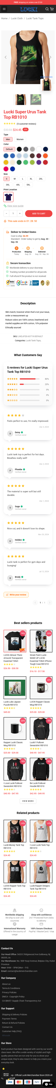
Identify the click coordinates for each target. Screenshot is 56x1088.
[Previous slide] (6, 57)
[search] (47, 9)
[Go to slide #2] (36, 99)
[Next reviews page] (49, 602)
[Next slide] (50, 57)
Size (6, 174)
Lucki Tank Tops (34, 18)
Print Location (10, 189)
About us (6, 984)
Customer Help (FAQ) (12, 1031)
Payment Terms (9, 1019)
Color (6, 144)
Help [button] (50, 1084)
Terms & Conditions (11, 988)
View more (28, 801)
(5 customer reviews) (26, 124)
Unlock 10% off (6, 1074)
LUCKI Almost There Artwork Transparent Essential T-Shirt (13, 658)
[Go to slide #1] (20, 99)
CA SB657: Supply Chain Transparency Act (21, 1001)
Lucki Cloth (17, 18)
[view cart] (52, 9)
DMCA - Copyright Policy (13, 996)
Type (6, 134)
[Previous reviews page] (35, 602)
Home (4, 18)
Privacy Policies (9, 992)
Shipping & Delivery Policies (14, 1014)
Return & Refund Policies (13, 1023)
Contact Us (7, 1027)
